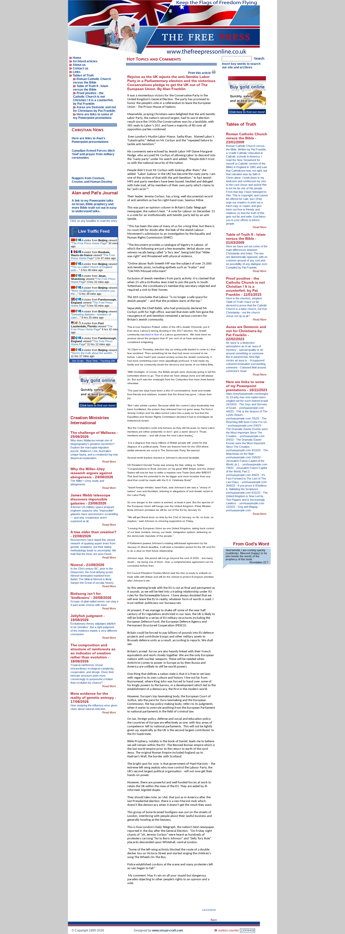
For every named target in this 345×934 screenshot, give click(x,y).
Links (77, 72)
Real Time (92, 360)
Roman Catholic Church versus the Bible (92, 80)
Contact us (80, 68)
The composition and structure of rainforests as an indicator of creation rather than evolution (92, 651)
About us (79, 65)
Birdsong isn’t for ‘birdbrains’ (85, 596)
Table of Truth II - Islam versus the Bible (90, 87)
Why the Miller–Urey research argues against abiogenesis (91, 473)
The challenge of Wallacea (93, 433)
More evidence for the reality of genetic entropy (92, 695)
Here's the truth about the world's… (93, 353)
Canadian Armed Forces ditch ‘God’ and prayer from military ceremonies (93, 154)
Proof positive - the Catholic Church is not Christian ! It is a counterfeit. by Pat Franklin (93, 98)
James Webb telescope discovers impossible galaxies (90, 499)
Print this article (200, 73)
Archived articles (85, 61)
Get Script (78, 360)
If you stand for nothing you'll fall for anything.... (92, 140)
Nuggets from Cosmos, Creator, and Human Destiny (92, 179)
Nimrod (77, 565)
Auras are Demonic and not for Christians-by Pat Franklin (94, 109)
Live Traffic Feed (94, 231)
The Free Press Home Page (89, 243)
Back (214, 919)
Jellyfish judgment (87, 616)
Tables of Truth (83, 75)
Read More (109, 461)
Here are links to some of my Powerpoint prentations (93, 116)
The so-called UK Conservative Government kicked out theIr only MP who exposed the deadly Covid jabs (94, 206)
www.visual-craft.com (167, 930)
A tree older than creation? (93, 532)
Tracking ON (107, 360)
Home (77, 58)
